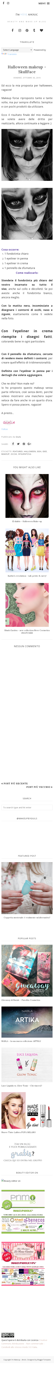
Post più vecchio (38, 787)
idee (45, 451)
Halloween (30, 451)
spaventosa (24, 454)
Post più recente (16, 783)
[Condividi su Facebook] (13, 444)
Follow (4, 429)
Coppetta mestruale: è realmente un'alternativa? (27, 917)
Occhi (14, 454)
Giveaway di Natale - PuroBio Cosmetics (20, 1000)
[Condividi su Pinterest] (24, 444)
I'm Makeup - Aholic (18, 1360)
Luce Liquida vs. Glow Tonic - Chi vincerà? (21, 1085)
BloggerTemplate (44, 1360)
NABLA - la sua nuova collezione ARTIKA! (21, 1041)
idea (39, 451)
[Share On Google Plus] (29, 444)
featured (18, 451)
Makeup (5, 454)
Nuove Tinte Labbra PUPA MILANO (18, 1132)
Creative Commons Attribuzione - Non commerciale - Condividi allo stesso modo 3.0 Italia (24, 1343)
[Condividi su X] (18, 444)
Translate (12, 54)
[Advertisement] (27, 750)
